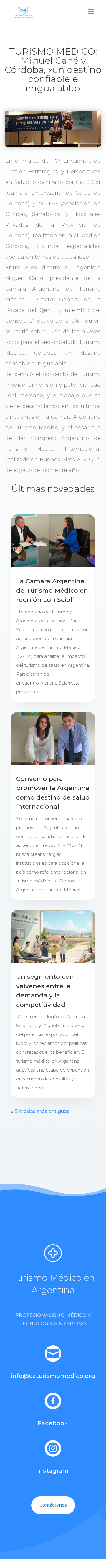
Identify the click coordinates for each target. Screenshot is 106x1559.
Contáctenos (53, 1505)
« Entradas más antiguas (40, 1111)
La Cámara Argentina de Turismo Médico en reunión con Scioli (52, 590)
